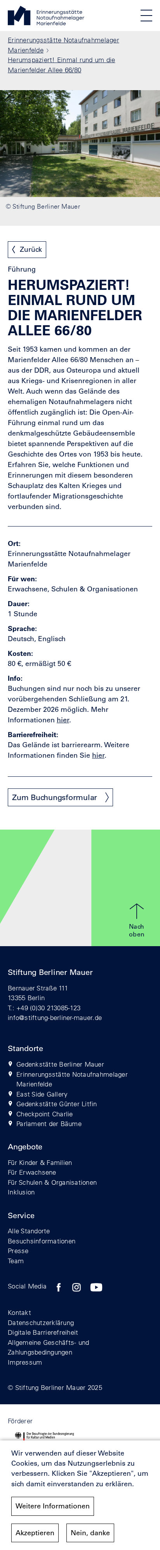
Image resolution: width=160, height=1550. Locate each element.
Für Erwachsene (32, 1172)
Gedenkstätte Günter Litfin (56, 1104)
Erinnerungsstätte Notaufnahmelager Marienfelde (72, 1079)
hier (98, 755)
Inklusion (21, 1192)
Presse (18, 1251)
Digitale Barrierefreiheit (43, 1332)
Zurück (31, 249)
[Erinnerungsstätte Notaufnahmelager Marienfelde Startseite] (46, 23)
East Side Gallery (42, 1094)
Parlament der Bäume (49, 1123)
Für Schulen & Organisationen (52, 1182)
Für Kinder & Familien (40, 1162)
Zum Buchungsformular (54, 797)
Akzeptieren (35, 1533)
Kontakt (19, 1312)
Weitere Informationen (53, 1506)
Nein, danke (90, 1533)
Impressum (25, 1362)
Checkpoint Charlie (44, 1114)
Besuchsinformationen (41, 1241)
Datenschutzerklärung (41, 1322)
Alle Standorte (29, 1231)
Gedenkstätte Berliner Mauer (60, 1064)
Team (16, 1261)
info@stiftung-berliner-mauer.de (55, 1017)
